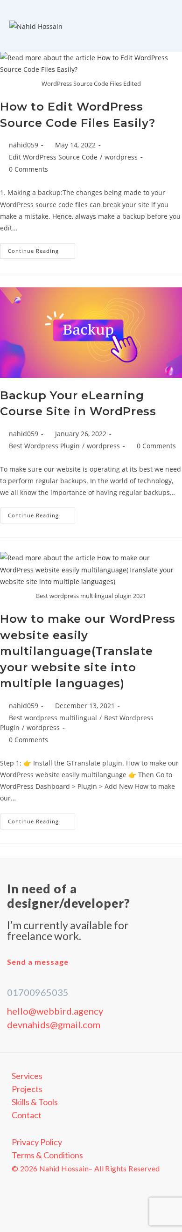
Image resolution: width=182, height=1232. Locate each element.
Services (27, 1076)
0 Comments (28, 169)
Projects (27, 1089)
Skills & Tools (35, 1102)
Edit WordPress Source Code (53, 157)
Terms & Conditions (47, 1155)
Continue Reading (41, 248)
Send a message (38, 961)
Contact (27, 1115)
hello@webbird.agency (55, 1010)
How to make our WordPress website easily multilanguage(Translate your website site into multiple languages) (87, 651)
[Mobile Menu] (170, 26)
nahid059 (23, 144)
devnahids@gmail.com (53, 1024)
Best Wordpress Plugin (44, 445)
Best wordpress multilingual (53, 717)
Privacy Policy (37, 1142)
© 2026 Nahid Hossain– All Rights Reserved (86, 1168)
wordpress (121, 157)
